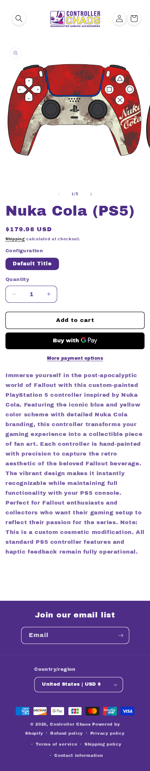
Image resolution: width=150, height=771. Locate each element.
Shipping (15, 239)
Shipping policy (103, 744)
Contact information (78, 755)
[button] (18, 18)
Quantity (17, 279)
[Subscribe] (121, 635)
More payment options (75, 358)
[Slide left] (59, 194)
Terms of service (56, 744)
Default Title (32, 263)
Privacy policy (107, 733)
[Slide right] (91, 194)
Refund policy (66, 733)
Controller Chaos (70, 724)
